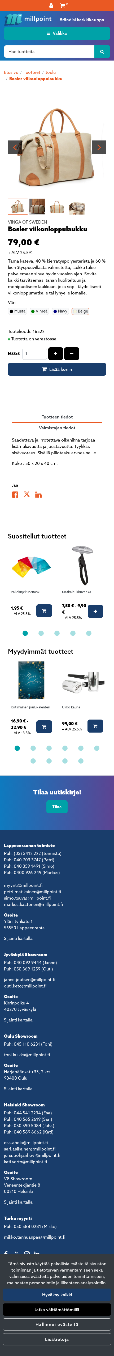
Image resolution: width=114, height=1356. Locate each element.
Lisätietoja (57, 1339)
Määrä (14, 353)
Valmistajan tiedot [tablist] (57, 427)
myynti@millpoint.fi (23, 885)
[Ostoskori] (62, 5)
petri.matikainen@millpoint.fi (32, 891)
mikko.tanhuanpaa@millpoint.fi (34, 1237)
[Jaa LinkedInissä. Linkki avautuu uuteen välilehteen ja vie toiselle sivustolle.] (40, 495)
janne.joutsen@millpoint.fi (29, 979)
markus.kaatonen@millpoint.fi (33, 904)
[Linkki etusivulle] (28, 20)
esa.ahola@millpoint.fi (26, 1142)
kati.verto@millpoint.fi (25, 1161)
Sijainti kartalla (18, 938)
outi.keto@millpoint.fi (25, 986)
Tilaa (57, 806)
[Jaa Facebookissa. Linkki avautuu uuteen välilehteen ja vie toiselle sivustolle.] (18, 495)
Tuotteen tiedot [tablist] (57, 417)
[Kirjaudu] (52, 5)
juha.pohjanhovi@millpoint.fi (32, 1155)
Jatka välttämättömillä (57, 1309)
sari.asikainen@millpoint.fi (29, 1149)
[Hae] (102, 51)
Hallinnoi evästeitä (57, 1324)
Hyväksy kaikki (57, 1294)
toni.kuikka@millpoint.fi (27, 1054)
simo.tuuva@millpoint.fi (27, 898)
